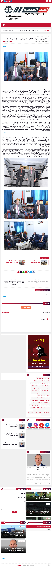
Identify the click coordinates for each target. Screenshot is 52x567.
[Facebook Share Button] (33, 272)
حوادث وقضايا (35, 398)
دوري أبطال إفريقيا (44, 400)
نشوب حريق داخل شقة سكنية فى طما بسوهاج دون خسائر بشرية (14, 549)
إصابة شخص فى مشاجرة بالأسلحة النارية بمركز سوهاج (11, 425)
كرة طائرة (33, 407)
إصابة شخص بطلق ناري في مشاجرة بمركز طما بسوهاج (10, 434)
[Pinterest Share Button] (28, 272)
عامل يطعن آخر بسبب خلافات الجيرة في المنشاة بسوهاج (38, 468)
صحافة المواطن (45, 405)
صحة (37, 405)
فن (31, 405)
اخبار (47, 378)
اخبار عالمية (45, 383)
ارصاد (38, 383)
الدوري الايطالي (45, 390)
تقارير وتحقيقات (45, 398)
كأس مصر (46, 407)
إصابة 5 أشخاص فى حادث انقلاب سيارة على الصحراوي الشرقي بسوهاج (14, 535)
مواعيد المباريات (45, 415)
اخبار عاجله (37, 380)
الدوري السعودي (36, 390)
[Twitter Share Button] (31, 272)
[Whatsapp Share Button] (23, 272)
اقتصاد (32, 383)
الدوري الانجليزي (36, 388)
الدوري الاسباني (36, 385)
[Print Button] (18, 272)
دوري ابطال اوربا (34, 400)
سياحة (34, 402)
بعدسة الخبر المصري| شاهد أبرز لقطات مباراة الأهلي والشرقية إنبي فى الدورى (39, 519)
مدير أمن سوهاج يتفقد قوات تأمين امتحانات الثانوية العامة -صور (12, 261)
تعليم (40, 395)
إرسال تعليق (5, 312)
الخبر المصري (19, 565)
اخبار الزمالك (45, 380)
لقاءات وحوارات (45, 410)
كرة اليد (39, 407)
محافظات (38, 36)
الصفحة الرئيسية (45, 36)
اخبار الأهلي (39, 378)
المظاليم (46, 395)
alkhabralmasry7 (46, 484)
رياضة (46, 402)
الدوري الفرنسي (45, 393)
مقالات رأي (38, 412)
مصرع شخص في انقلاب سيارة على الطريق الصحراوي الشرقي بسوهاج (10, 443)
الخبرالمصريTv (45, 385)
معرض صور (46, 412)
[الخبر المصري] (26, 12)
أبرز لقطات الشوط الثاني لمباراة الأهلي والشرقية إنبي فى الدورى (39, 504)
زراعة (40, 402)
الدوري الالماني (45, 388)
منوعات (30, 412)
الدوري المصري (36, 393)
